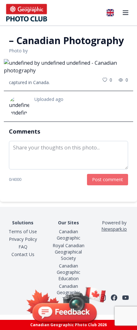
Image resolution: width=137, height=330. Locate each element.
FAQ (22, 247)
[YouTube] (125, 297)
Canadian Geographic (68, 234)
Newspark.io (114, 229)
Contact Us (22, 254)
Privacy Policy (23, 239)
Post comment (107, 179)
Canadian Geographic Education (68, 272)
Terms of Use (23, 231)
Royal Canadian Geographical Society (68, 251)
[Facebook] (114, 297)
